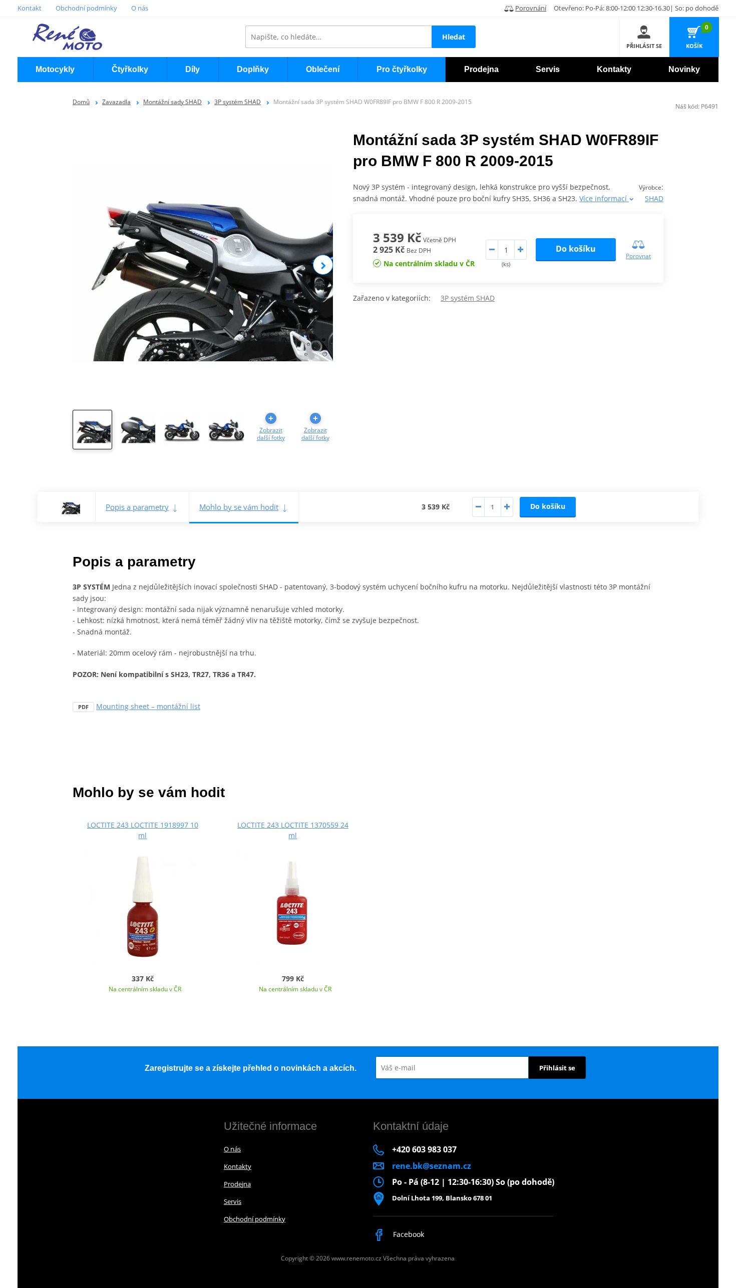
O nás (139, 8)
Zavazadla (116, 102)
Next (323, 265)
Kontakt (30, 8)
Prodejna (237, 1183)
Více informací (604, 198)
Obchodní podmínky (86, 8)
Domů (81, 102)
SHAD (654, 198)
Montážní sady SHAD (172, 102)
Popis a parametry (137, 507)
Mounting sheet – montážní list (148, 706)
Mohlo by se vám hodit (238, 507)
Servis (232, 1201)
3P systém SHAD (237, 102)
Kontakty (237, 1166)
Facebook (407, 1234)
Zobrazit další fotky (271, 434)
